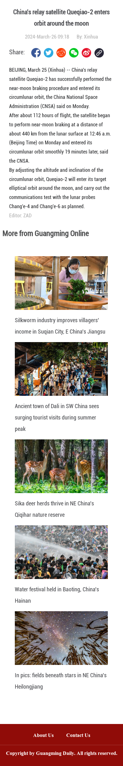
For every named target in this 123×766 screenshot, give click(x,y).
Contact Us (81, 735)
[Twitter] (48, 52)
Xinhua (91, 37)
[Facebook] (36, 52)
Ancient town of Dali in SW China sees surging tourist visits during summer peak (57, 417)
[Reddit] (61, 52)
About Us (43, 735)
